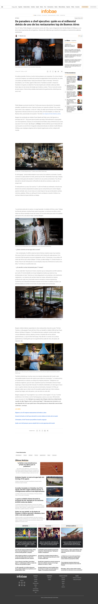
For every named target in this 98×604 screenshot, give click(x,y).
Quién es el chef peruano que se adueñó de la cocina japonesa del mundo (35, 423)
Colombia (33, 6)
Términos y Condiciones (77, 577)
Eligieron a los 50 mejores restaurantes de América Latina (30, 412)
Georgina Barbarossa (52, 15)
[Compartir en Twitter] (53, 71)
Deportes (68, 6)
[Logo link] (49, 11)
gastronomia (42, 455)
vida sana (54, 455)
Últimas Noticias (62, 6)
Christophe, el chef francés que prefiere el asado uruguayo (31, 419)
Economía (77, 6)
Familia (36, 455)
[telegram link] (22, 585)
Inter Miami (39, 15)
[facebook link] (19, 583)
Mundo (56, 6)
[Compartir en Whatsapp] (48, 71)
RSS (35, 592)
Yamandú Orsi (62, 15)
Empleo (49, 579)
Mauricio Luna (23, 35)
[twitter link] (22, 583)
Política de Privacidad (77, 579)
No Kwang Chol (44, 15)
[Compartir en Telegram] (58, 71)
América (35, 577)
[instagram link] (24, 583)
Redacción (49, 577)
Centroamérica (50, 6)
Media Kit (63, 586)
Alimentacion (18, 455)
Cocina (25, 455)
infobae (17, 18)
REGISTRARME (85, 6)
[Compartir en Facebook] (50, 71)
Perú (45, 6)
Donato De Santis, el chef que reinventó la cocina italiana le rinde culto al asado (36, 416)
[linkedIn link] (24, 585)
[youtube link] (19, 585)
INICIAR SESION (93, 6)
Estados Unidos (26, 6)
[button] (2, 6)
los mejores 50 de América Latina (51, 114)
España (37, 6)
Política (72, 6)
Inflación (57, 15)
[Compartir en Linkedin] (55, 71)
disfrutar (30, 455)
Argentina (20, 6)
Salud (49, 455)
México (41, 6)
